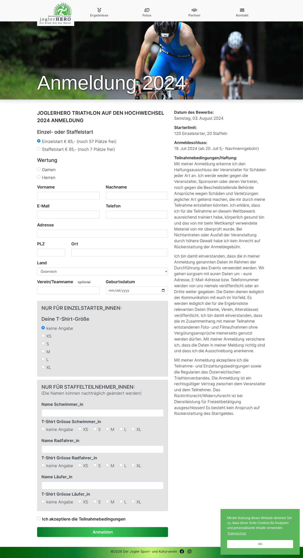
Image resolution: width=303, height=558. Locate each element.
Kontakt (242, 15)
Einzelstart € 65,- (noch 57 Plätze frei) (79, 141)
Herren (48, 177)
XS (49, 336)
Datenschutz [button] (237, 533)
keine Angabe (59, 328)
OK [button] (260, 544)
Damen (49, 169)
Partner (194, 15)
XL (48, 367)
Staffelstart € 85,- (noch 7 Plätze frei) (78, 149)
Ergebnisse (99, 15)
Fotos (146, 15)
